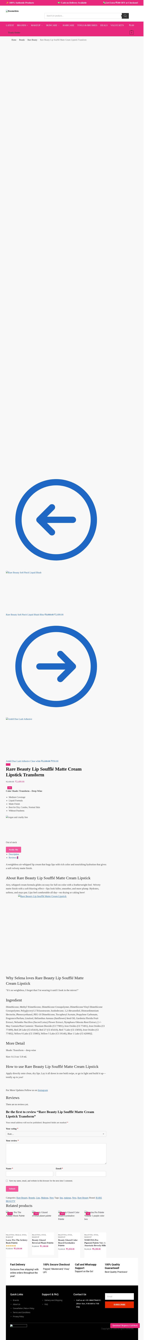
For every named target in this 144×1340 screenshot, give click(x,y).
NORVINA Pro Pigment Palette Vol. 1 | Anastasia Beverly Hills (95, 1243)
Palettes (10, 1235)
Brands (22, 40)
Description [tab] (14, 854)
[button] (133, 29)
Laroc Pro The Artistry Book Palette (16, 1241)
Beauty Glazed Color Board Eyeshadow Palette (68, 1243)
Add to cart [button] (17, 1254)
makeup (67, 1198)
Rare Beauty (32, 40)
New (52, 1198)
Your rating (12, 1129)
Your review (12, 1140)
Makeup (44, 1198)
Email (59, 1168)
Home (14, 40)
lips (61, 1198)
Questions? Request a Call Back (125, 1326)
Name (9, 1168)
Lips (38, 1198)
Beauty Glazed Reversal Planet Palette (42, 1241)
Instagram (43, 1090)
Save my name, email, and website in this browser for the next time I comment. (41, 1181)
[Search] (125, 16)
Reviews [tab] (13, 857)
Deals (18, 1235)
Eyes (24, 1235)
